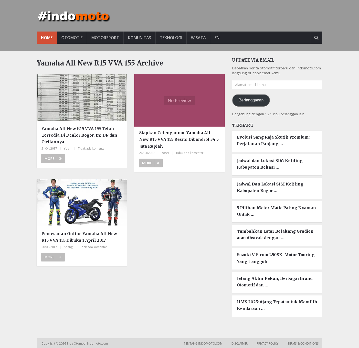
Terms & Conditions (303, 343)
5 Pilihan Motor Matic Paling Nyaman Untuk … (276, 211)
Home (47, 37)
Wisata (198, 37)
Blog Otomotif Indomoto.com (88, 343)
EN (217, 37)
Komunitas (139, 37)
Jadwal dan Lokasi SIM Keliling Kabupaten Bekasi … (270, 164)
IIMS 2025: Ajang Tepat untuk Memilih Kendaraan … (277, 305)
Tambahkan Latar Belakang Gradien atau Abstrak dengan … (275, 234)
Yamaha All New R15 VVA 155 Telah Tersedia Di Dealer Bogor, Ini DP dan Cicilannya (79, 135)
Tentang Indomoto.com (203, 343)
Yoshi (67, 148)
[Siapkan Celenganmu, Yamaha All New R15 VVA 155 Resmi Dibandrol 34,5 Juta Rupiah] (179, 100)
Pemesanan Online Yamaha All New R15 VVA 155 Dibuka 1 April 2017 (79, 237)
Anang (68, 247)
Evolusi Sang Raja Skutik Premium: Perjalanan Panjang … (273, 140)
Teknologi (171, 37)
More (49, 158)
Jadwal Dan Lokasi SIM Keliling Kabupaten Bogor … (270, 187)
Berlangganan (251, 100)
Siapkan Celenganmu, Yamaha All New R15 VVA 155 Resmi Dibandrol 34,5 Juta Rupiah (179, 139)
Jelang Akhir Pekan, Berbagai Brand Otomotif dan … (275, 281)
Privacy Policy (267, 343)
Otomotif (72, 37)
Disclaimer (240, 343)
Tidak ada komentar (92, 148)
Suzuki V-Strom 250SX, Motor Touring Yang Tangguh (276, 258)
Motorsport (105, 37)
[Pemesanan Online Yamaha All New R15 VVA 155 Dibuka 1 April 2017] (82, 203)
